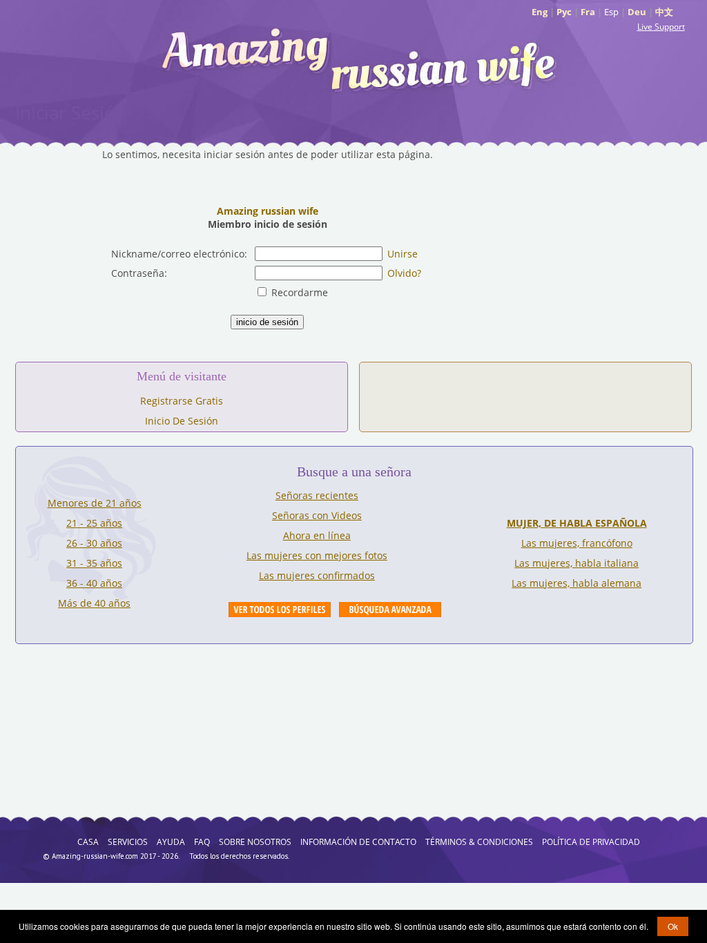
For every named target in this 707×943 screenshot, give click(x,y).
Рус (564, 12)
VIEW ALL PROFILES (280, 609)
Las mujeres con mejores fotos (316, 555)
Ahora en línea (317, 535)
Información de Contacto (358, 842)
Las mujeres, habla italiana (576, 563)
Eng (540, 12)
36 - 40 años (94, 583)
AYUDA (171, 842)
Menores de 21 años (95, 502)
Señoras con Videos (317, 515)
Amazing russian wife (267, 210)
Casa (88, 842)
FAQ (202, 842)
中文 (664, 12)
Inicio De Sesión (181, 420)
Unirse (402, 253)
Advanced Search (390, 609)
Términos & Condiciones (479, 842)
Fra (588, 12)
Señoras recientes (316, 495)
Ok (673, 926)
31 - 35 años (94, 563)
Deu (637, 12)
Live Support (661, 26)
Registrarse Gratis (181, 400)
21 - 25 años (94, 522)
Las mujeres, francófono (576, 543)
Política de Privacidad (591, 842)
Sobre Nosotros (255, 842)
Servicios (128, 842)
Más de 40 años (94, 603)
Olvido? (404, 273)
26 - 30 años (94, 543)
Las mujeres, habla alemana (576, 583)
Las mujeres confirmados (317, 575)
